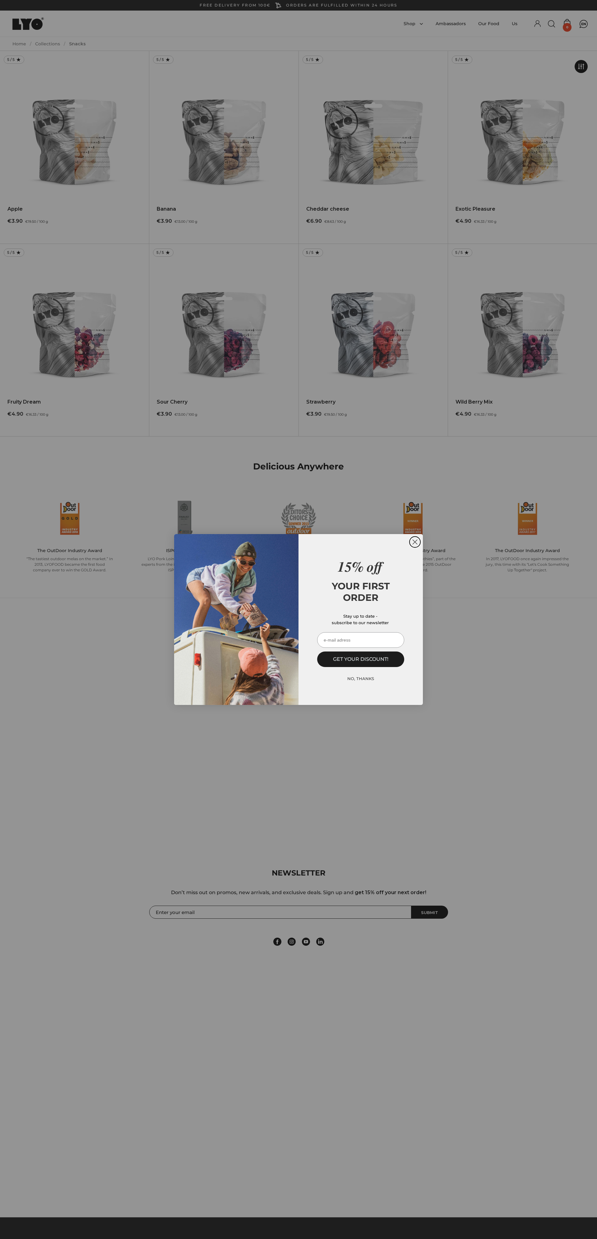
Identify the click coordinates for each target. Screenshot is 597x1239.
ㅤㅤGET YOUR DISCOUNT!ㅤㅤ (360, 659)
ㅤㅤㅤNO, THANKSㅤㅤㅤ (360, 678)
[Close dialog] (415, 542)
